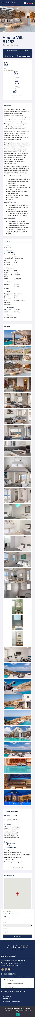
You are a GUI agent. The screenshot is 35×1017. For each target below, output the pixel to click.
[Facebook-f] (6, 969)
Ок (18, 1014)
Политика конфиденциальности (14, 983)
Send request (18, 936)
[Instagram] (2, 969)
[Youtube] (9, 969)
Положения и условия (10, 987)
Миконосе (7, 111)
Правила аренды (9, 980)
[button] (25, 3)
